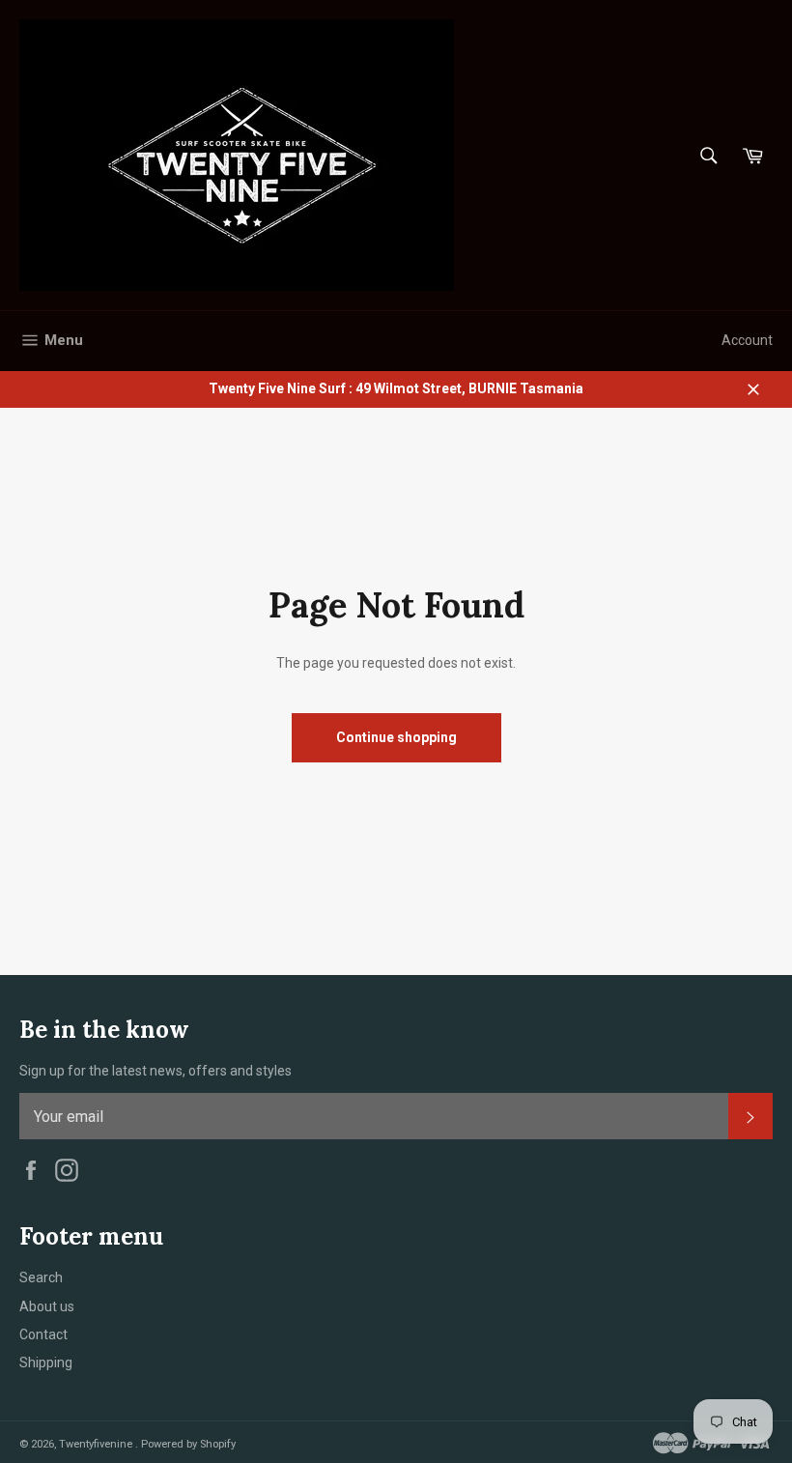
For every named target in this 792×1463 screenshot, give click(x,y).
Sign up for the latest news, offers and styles (155, 1070)
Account (747, 340)
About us (46, 1306)
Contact (43, 1334)
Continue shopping (396, 737)
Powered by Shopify (188, 1444)
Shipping (45, 1362)
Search (41, 1277)
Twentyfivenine (97, 1444)
